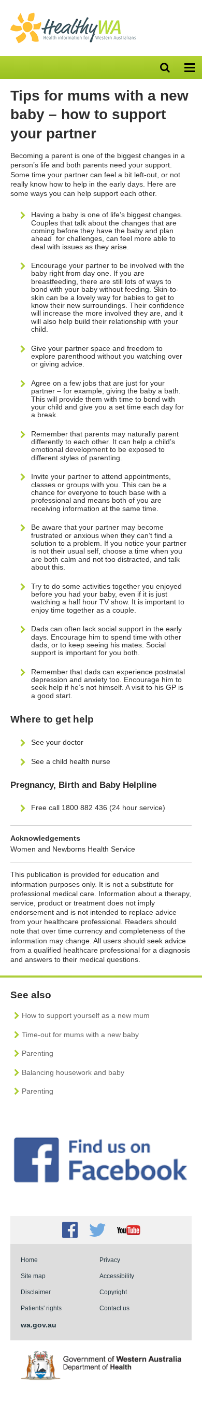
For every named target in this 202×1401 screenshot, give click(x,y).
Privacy (109, 1259)
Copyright (113, 1292)
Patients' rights (41, 1308)
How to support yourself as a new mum (86, 1015)
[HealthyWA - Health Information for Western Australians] (73, 15)
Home (29, 1259)
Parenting (37, 1053)
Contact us (114, 1308)
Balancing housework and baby (73, 1072)
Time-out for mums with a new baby (80, 1034)
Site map (33, 1275)
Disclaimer (36, 1292)
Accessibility (116, 1275)
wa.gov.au (38, 1325)
